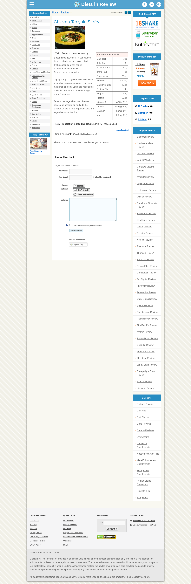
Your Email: (63, 177)
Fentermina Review (146, 292)
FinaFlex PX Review (147, 325)
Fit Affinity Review (146, 286)
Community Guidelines (39, 537)
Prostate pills (143, 491)
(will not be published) (102, 177)
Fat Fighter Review (146, 279)
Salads (34, 102)
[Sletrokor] (147, 34)
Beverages (36, 31)
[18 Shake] (147, 24)
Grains (34, 65)
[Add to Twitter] (151, 4)
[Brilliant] (147, 44)
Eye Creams (143, 437)
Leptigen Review (145, 183)
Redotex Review (145, 233)
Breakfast (35, 41)
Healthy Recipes (70, 525)
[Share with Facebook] (144, 4)
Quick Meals (37, 95)
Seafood (35, 110)
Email (101, 523)
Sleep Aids (142, 497)
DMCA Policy (35, 545)
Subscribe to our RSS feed (144, 521)
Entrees (35, 55)
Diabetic (35, 52)
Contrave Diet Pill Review (145, 169)
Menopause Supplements (143, 472)
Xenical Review (145, 240)
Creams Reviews (145, 430)
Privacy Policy (36, 533)
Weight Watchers (145, 160)
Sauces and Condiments (36, 106)
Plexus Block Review (147, 319)
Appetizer (35, 17)
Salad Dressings (38, 98)
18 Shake (140, 64)
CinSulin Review (145, 345)
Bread (34, 38)
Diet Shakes (143, 417)
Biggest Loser (37, 34)
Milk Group (36, 88)
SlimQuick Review (146, 220)
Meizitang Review (146, 358)
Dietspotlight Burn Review (146, 373)
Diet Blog (67, 529)
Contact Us (34, 520)
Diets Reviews (144, 424)
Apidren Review (145, 305)
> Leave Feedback (122, 130)
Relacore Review (145, 259)
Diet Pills (141, 410)
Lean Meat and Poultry (41, 72)
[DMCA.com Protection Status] (106, 538)
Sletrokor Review (145, 137)
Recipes (65, 12)
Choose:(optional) (64, 187)
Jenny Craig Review (147, 365)
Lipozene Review (145, 153)
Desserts (35, 48)
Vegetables (36, 124)
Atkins (34, 24)
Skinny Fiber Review (147, 266)
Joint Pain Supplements (143, 445)
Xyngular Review (145, 177)
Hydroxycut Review (146, 190)
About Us (33, 529)
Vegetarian (36, 128)
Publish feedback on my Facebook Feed (87, 226)
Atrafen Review (144, 332)
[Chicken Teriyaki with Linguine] (129, 12)
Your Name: (63, 171)
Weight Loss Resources (73, 533)
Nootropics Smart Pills (148, 454)
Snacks (35, 117)
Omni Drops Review (147, 299)
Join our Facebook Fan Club (144, 525)
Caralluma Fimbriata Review (147, 205)
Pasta (34, 91)
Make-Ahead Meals (39, 81)
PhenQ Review (144, 226)
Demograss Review (146, 272)
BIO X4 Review (144, 381)
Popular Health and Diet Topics (75, 537)
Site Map (33, 525)
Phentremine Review (147, 312)
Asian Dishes (37, 21)
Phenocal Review (146, 246)
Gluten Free (36, 62)
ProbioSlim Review (146, 213)
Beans (34, 28)
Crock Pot (36, 45)
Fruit (33, 58)
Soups (34, 121)
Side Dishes (36, 114)
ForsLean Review (146, 351)
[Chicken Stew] (126, 12)
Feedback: (64, 200)
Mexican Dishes (38, 84)
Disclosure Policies (37, 541)
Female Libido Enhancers (144, 483)
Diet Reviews (68, 520)
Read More (147, 82)
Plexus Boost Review (147, 338)
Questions (67, 541)
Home (55, 12)
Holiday (35, 69)
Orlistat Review (144, 197)
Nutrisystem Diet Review (145, 145)
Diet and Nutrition (145, 404)
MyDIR (66, 545)
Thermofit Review (145, 253)
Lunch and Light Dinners (38, 77)
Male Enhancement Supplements (146, 462)
